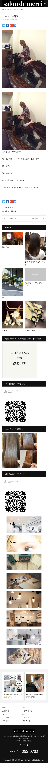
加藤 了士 (11, 19)
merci (11, 207)
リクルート (26, 721)
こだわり (25, 717)
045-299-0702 (26, 751)
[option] (23, 686)
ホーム (4, 708)
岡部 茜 (17, 19)
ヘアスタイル (27, 711)
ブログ (24, 708)
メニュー (5, 717)
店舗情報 (5, 711)
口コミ (24, 714)
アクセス (5, 721)
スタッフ (5, 714)
